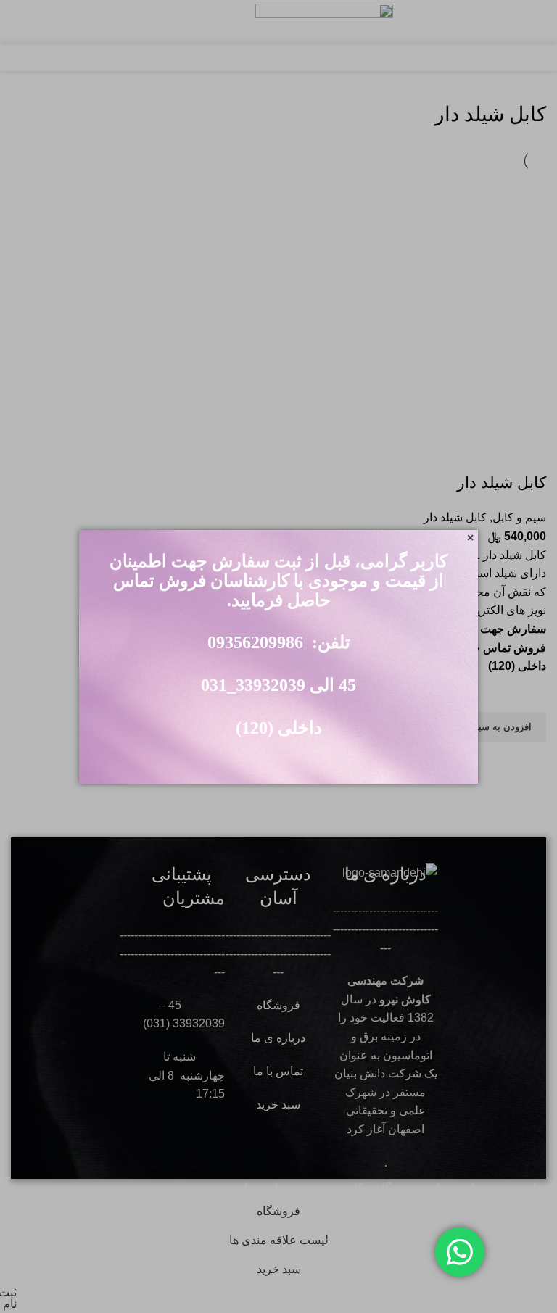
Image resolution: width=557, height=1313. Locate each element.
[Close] (470, 537)
